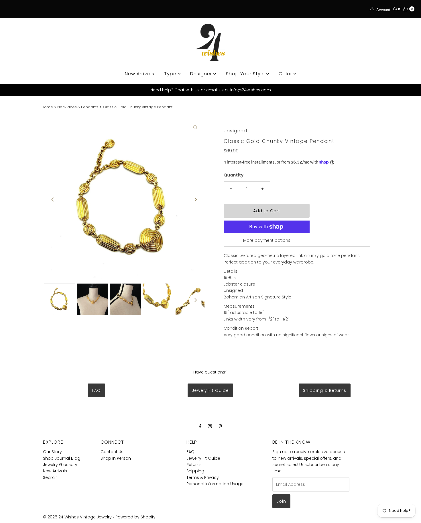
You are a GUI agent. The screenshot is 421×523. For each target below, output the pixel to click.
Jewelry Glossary (60, 464)
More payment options (266, 240)
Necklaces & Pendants (78, 107)
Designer (201, 73)
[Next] (195, 199)
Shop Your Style (246, 73)
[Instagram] (210, 426)
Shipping (195, 471)
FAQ (96, 390)
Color (286, 73)
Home (47, 107)
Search (50, 477)
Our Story (52, 452)
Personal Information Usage (214, 484)
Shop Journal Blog (61, 458)
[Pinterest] (220, 426)
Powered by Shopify (135, 517)
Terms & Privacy (202, 477)
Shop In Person (116, 458)
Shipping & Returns (324, 390)
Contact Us (112, 452)
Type (171, 73)
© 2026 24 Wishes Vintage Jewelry (78, 517)
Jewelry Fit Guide (203, 458)
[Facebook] (200, 426)
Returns (194, 464)
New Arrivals (139, 73)
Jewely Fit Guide (210, 390)
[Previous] (53, 199)
